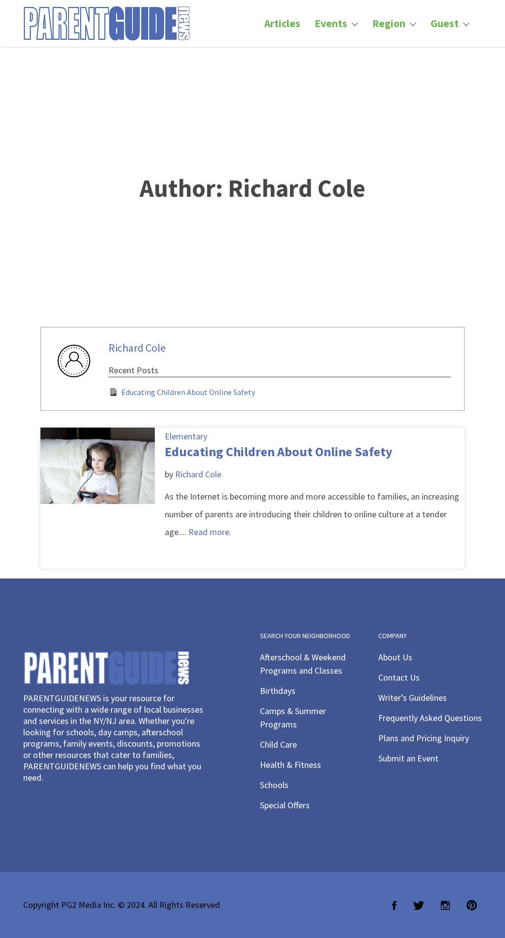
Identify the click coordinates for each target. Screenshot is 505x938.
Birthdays (277, 690)
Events (331, 23)
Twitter (418, 905)
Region (388, 23)
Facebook (394, 905)
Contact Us (399, 677)
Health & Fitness (290, 764)
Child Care (278, 744)
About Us (395, 657)
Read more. (209, 532)
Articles (282, 23)
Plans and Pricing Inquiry (423, 738)
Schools (274, 785)
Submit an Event (408, 758)
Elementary (186, 436)
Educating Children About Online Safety (188, 392)
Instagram (445, 905)
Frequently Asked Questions (430, 717)
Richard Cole (137, 348)
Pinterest (472, 905)
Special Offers (285, 805)
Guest (445, 23)
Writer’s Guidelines (412, 697)
